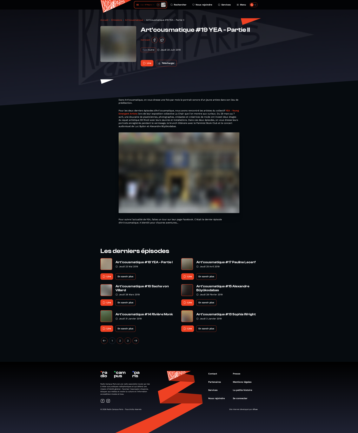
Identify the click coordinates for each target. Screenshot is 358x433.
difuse (255, 409)
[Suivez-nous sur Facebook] (102, 401)
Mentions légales (242, 382)
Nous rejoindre (204, 4)
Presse (236, 373)
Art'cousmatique (134, 20)
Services (226, 4)
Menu (243, 4)
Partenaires (214, 382)
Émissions (116, 20)
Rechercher (180, 4)
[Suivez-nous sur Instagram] (108, 401)
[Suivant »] (136, 341)
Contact (212, 373)
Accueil (104, 20)
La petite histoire (242, 390)
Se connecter (240, 398)
